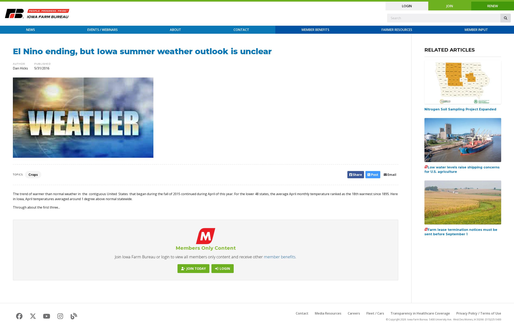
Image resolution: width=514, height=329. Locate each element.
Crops (33, 174)
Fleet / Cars (375, 313)
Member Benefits (315, 30)
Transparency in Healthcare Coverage (420, 313)
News (30, 30)
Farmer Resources (396, 30)
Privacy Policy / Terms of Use (478, 313)
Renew (492, 6)
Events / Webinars (102, 30)
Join (449, 6)
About (175, 30)
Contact (241, 30)
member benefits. (280, 257)
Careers (354, 313)
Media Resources (328, 313)
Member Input (476, 30)
